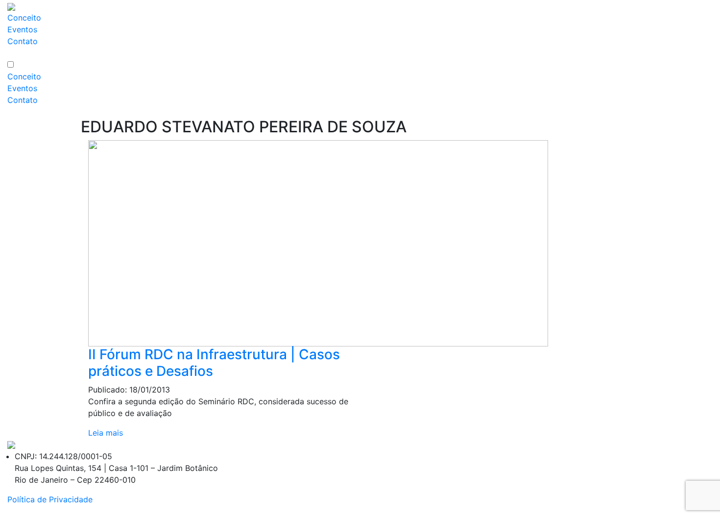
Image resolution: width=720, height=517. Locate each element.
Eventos (22, 29)
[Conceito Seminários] (11, 444)
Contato (22, 41)
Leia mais (105, 433)
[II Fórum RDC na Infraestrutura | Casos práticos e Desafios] (318, 242)
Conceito (24, 18)
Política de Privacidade (50, 499)
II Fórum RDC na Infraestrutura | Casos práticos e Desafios (214, 362)
